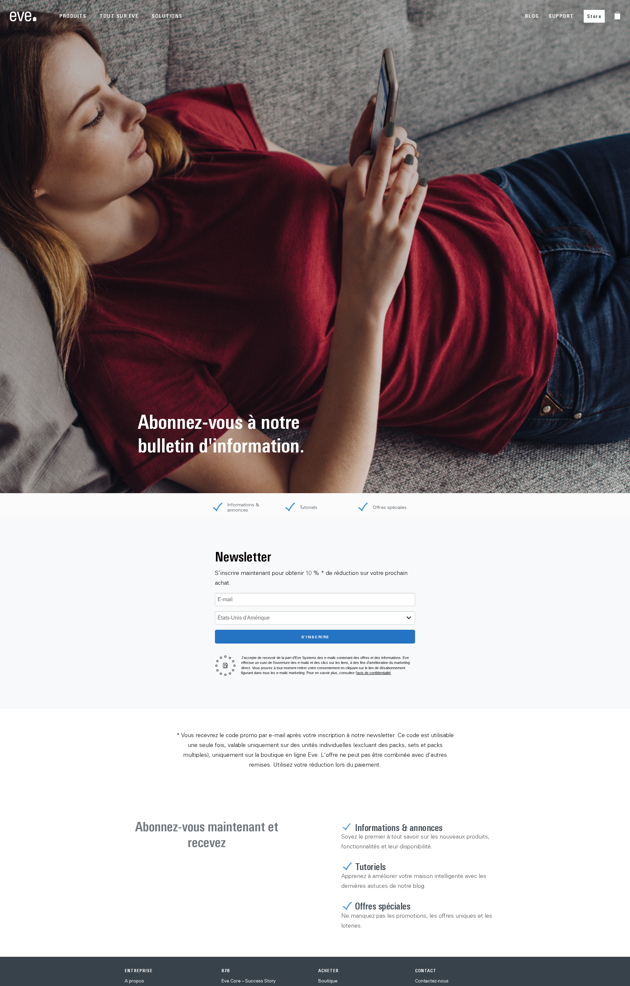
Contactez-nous (432, 981)
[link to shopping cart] (617, 15)
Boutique (327, 981)
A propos (134, 981)
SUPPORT (561, 16)
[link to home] (23, 16)
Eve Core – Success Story (248, 981)
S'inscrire (315, 636)
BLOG (532, 16)
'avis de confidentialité (373, 673)
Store (594, 16)
